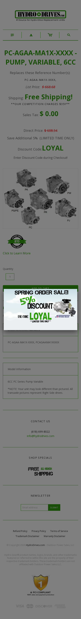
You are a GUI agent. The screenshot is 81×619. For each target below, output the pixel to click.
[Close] (77, 289)
